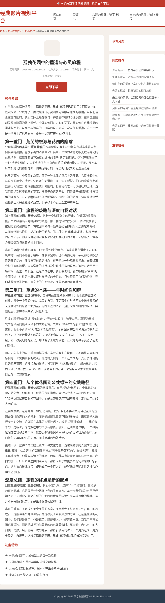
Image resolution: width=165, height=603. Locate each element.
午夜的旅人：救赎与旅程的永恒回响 (133, 76)
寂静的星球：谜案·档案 (105, 16)
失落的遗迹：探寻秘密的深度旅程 (132, 90)
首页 (2, 31)
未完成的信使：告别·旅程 (21, 31)
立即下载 (51, 87)
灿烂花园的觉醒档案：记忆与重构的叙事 (135, 83)
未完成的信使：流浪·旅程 (144, 16)
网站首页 (57, 16)
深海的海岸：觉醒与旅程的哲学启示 (133, 70)
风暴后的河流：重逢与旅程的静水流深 (134, 108)
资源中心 (77, 16)
